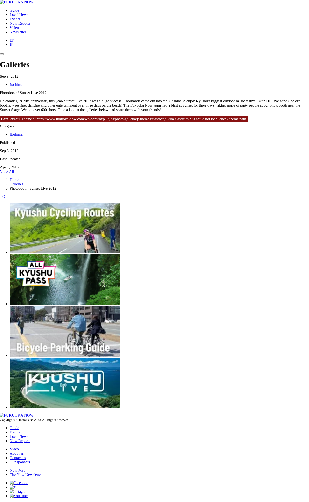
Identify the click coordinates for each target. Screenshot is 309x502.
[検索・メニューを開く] (2, 54)
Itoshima (16, 85)
